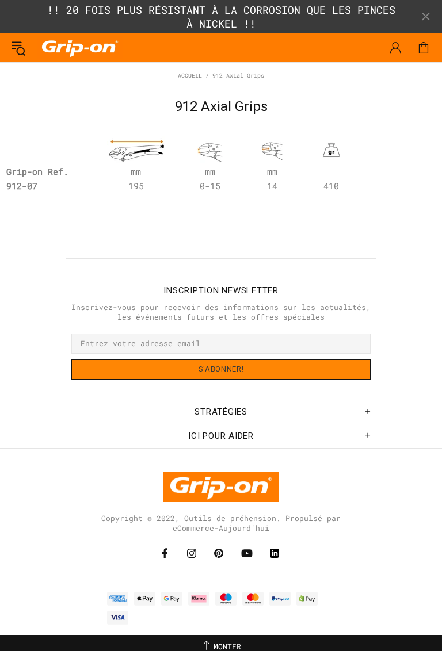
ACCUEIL (190, 75)
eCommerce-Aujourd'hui (221, 528)
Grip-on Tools (80, 47)
